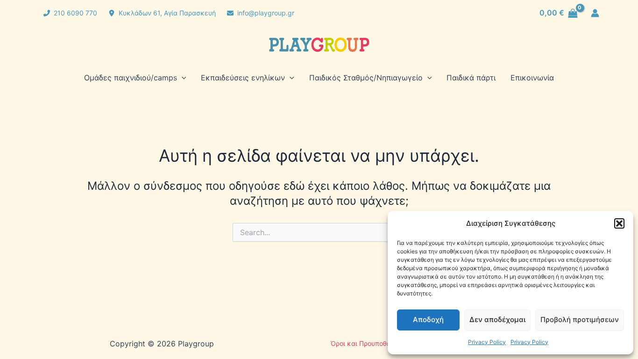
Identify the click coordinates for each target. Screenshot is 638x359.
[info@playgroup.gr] (260, 12)
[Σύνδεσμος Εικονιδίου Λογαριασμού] (595, 13)
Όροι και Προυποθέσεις (367, 343)
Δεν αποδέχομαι (497, 319)
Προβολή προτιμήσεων (579, 319)
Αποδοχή (428, 319)
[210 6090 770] (70, 12)
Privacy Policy (487, 341)
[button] (619, 223)
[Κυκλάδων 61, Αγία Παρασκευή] (162, 12)
